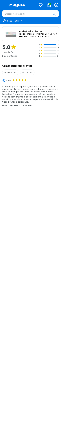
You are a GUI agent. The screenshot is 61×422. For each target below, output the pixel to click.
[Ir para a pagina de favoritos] (40, 5)
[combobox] (30, 13)
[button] (54, 14)
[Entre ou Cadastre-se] (56, 4)
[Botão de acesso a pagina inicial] (22, 4)
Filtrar (25, 72)
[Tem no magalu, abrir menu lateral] (4, 4)
